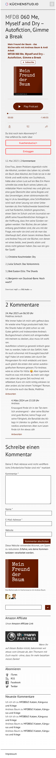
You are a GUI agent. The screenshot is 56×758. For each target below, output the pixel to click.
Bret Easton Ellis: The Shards (23, 271)
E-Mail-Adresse (13, 519)
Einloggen (28, 151)
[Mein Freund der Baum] (21, 587)
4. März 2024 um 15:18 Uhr (25, 400)
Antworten (10, 393)
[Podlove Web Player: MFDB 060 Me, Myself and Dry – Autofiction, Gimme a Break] (28, 85)
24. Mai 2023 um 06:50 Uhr (19, 313)
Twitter (14, 686)
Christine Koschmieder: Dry (22, 256)
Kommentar (12, 473)
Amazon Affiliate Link (22, 623)
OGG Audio (26, 289)
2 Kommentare (27, 160)
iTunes (13, 674)
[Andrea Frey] (7, 598)
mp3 (17, 289)
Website (9, 530)
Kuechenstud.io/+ (28, 142)
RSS (12, 678)
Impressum (11, 753)
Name (9, 509)
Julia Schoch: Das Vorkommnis (23, 263)
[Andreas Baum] (13, 598)
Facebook (15, 682)
